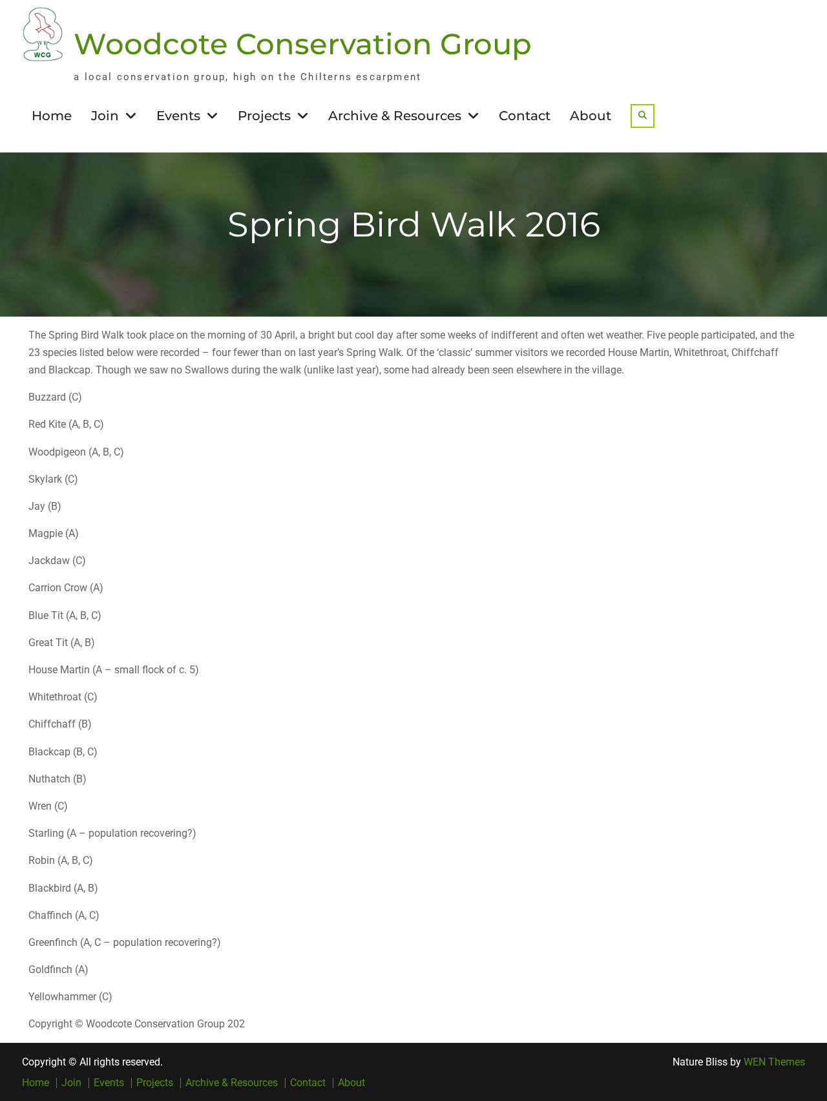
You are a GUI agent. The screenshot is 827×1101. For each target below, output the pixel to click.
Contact (524, 115)
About (590, 115)
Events (178, 115)
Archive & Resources (394, 115)
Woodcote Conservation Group (303, 43)
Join (105, 115)
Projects (264, 115)
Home (52, 115)
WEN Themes (774, 1062)
